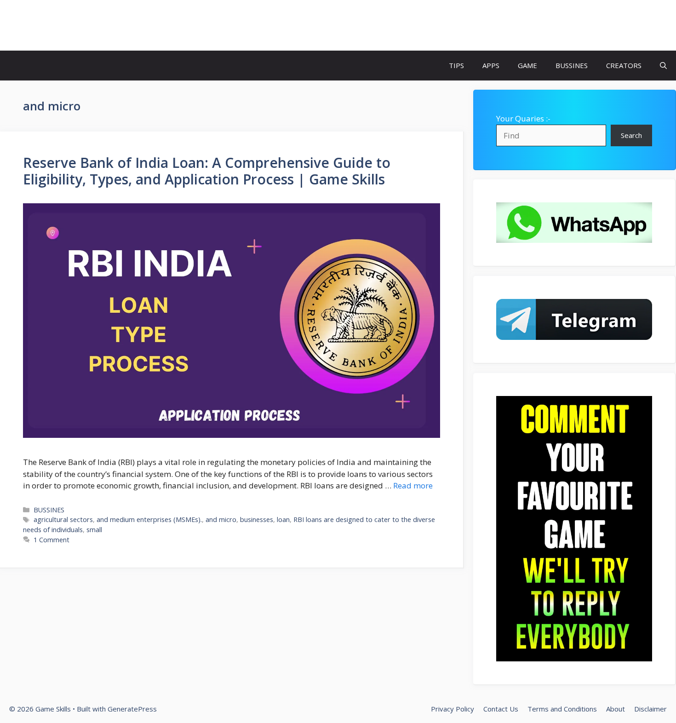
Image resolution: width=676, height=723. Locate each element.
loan (283, 519)
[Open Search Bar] (663, 65)
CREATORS (624, 65)
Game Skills (51, 25)
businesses (256, 519)
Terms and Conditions (562, 708)
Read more (413, 485)
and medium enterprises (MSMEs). (149, 519)
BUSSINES (572, 65)
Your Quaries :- (523, 118)
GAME (527, 65)
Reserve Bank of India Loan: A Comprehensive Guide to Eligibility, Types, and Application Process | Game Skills (206, 171)
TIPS (456, 65)
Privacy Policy (452, 708)
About (615, 708)
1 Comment (51, 539)
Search (631, 135)
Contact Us (500, 708)
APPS (490, 65)
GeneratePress (132, 708)
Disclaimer (650, 708)
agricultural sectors (63, 519)
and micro (221, 519)
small (94, 529)
